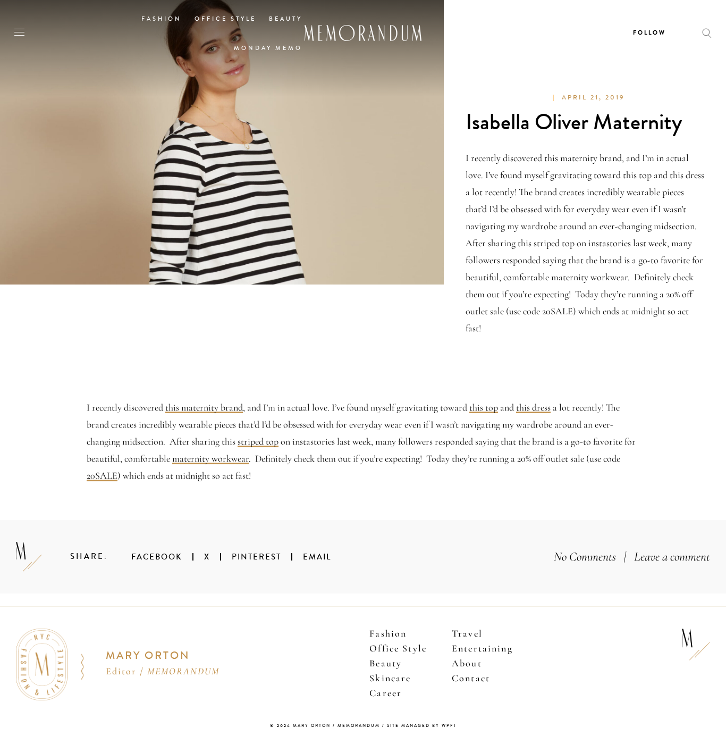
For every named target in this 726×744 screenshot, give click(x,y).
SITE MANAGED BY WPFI (421, 726)
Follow (649, 33)
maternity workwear (210, 458)
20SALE (102, 475)
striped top (258, 441)
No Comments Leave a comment (632, 556)
